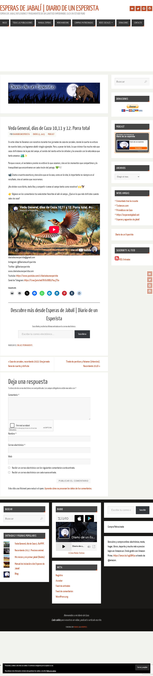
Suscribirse (82, 334)
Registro (59, 575)
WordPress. (84, 627)
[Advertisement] (76, 50)
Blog (16, 573)
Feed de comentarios (64, 591)
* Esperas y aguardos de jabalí (127, 219)
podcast (51, 134)
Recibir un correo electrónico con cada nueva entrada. (34, 472)
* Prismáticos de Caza (123, 210)
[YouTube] (149, 273)
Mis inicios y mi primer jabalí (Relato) (30, 557)
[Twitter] (149, 279)
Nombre (12, 433)
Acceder (59, 580)
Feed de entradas (63, 586)
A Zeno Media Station (76, 553)
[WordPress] (149, 291)
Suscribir (142, 510)
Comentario (13, 395)
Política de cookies (51, 671)
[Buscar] (145, 81)
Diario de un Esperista (124, 234)
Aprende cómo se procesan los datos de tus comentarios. (68, 488)
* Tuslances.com (121, 205)
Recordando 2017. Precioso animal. (29, 550)
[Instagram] (149, 285)
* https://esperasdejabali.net (127, 214)
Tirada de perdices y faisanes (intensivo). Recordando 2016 (83, 364)
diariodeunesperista (21, 134)
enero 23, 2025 (39, 134)
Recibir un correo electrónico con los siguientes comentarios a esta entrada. (43, 467)
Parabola (76, 627)
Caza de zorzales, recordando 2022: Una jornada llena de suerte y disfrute (28, 364)
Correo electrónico (16, 445)
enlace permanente (25, 345)
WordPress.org (62, 596)
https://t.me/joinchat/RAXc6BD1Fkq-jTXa (41, 280)
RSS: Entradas (124, 259)
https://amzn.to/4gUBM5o (124, 555)
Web (10, 456)
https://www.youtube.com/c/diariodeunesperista (37, 275)
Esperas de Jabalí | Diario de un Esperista (49, 8)
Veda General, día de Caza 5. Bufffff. (29, 543)
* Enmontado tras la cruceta (126, 201)
